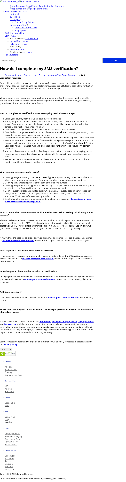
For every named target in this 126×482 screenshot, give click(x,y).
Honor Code (45, 321)
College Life (10, 455)
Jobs (7, 405)
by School (14, 14)
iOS (6, 386)
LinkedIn (9, 464)
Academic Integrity (13, 436)
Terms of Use (10, 324)
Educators (9, 391)
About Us (9, 366)
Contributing (45, 6)
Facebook (9, 458)
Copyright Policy (86, 321)
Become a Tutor (17, 49)
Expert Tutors (32, 6)
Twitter (8, 461)
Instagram (9, 469)
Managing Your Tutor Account (62, 75)
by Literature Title (18, 25)
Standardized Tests (13, 375)
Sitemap (9, 372)
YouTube (9, 466)
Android (8, 388)
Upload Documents (19, 41)
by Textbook (15, 17)
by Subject (15, 19)
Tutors (42, 75)
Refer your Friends (18, 44)
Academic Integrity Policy (64, 321)
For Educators (57, 6)
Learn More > (31, 38)
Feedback (9, 422)
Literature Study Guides (26, 27)
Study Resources (17, 6)
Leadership (10, 403)
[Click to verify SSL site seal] (8, 355)
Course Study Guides (24, 22)
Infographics (20, 30)
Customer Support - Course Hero (20, 75)
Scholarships (11, 369)
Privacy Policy (10, 344)
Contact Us (6, 349)
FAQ (7, 419)
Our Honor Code (12, 439)
